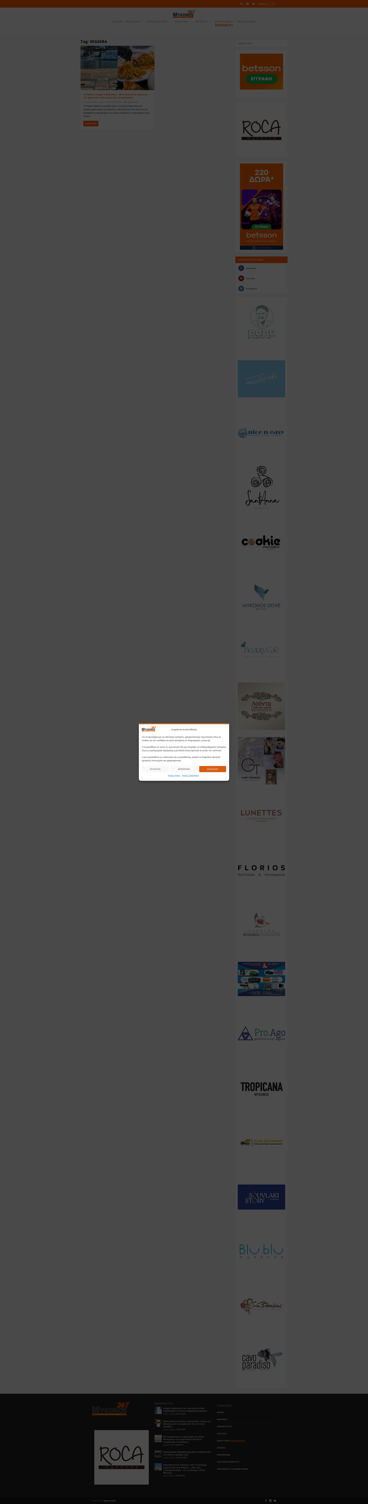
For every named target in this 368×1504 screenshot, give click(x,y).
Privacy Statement (190, 775)
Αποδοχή (212, 769)
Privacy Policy (174, 775)
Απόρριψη (184, 769)
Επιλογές (155, 769)
